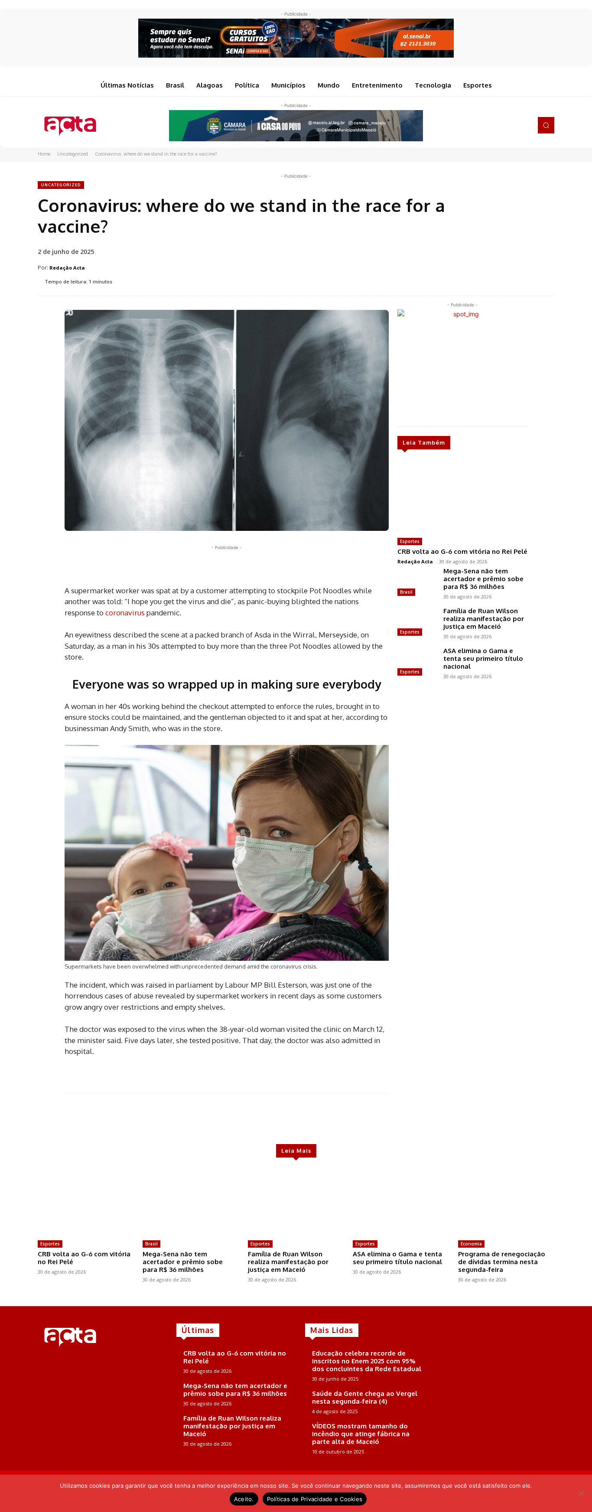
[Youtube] (523, 125)
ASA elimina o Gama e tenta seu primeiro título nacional (483, 658)
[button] (546, 125)
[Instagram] (499, 125)
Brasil (406, 592)
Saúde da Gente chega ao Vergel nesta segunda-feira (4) (364, 1397)
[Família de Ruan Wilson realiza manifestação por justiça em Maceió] (416, 622)
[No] (581, 1493)
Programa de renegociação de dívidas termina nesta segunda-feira (501, 1262)
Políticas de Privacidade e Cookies (315, 1499)
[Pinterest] (181, 567)
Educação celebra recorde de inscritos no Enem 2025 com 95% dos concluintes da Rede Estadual (366, 1361)
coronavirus (125, 612)
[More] (301, 1119)
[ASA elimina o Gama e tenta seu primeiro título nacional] (416, 662)
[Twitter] (511, 125)
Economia (471, 1244)
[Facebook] (487, 125)
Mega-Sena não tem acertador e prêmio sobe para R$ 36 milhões (483, 579)
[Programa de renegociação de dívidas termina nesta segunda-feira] (506, 1202)
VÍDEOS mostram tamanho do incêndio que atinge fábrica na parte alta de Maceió (361, 1434)
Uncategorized (72, 154)
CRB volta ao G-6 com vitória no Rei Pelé (462, 551)
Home (44, 154)
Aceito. (244, 1499)
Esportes (410, 541)
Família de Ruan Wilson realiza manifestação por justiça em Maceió (483, 619)
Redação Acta (67, 267)
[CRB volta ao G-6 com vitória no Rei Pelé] (462, 497)
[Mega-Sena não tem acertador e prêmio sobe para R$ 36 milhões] (416, 582)
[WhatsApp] (201, 567)
